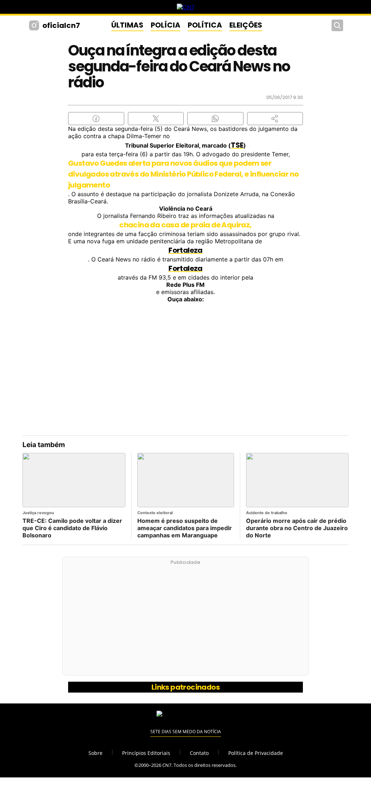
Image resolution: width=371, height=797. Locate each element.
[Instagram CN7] (35, 25)
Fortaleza (185, 250)
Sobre (95, 752)
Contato (199, 752)
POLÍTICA (205, 25)
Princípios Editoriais (146, 752)
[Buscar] (337, 25)
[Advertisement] (185, 620)
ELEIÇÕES (245, 25)
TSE (237, 145)
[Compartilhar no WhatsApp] (215, 118)
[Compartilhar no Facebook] (96, 118)
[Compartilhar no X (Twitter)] (156, 118)
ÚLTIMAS (127, 25)
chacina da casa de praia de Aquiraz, (185, 225)
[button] (275, 118)
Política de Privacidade (255, 752)
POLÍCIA (165, 25)
